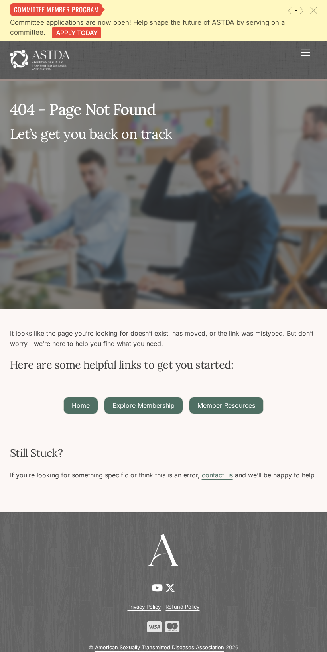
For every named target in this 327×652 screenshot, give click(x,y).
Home (81, 405)
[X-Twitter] (170, 588)
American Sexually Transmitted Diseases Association (159, 647)
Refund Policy (182, 606)
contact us (217, 475)
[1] (296, 10)
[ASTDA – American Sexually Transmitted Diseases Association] (40, 59)
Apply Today (76, 33)
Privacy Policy (144, 606)
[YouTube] (158, 588)
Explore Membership (143, 405)
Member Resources (226, 405)
